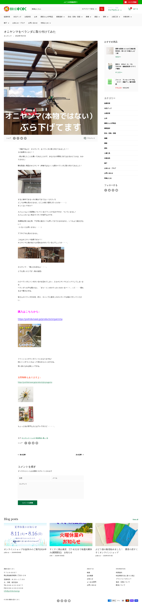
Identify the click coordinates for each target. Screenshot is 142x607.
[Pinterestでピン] (18, 138)
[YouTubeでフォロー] (116, 190)
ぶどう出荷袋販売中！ (71, 2)
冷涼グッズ (17, 17)
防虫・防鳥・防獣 (74, 17)
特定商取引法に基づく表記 (125, 576)
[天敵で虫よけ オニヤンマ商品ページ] (29, 324)
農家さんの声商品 (47, 17)
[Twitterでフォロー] (109, 190)
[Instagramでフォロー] (113, 190)
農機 (87, 17)
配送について (120, 585)
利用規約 (119, 572)
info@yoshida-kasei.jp (12, 591)
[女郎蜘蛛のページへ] (25, 386)
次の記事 (79, 455)
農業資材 (59, 17)
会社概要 (90, 576)
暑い (44, 438)
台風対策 (28, 17)
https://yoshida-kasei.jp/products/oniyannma (40, 318)
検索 (88, 572)
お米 (35, 17)
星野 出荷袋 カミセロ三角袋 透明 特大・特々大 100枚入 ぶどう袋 (125, 51)
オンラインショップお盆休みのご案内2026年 (25, 549)
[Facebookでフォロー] (105, 190)
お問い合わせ (32, 23)
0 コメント (91, 138)
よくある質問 (91, 582)
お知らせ (90, 579)
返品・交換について (123, 582)
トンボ (32, 438)
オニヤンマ (8, 36)
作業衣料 (126, 17)
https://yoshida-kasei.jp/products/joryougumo (35, 382)
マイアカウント (114, 10)
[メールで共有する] (25, 138)
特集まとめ (45, 23)
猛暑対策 (7, 17)
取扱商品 (39, 438)
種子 (5, 23)
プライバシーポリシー (123, 579)
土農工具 (115, 17)
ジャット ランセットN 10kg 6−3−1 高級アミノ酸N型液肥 (125, 82)
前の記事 (23, 455)
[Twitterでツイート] (21, 138)
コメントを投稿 (27, 503)
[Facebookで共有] (14, 138)
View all (136, 519)
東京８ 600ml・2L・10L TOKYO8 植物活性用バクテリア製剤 (125, 66)
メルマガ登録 (132, 2)
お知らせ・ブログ (18, 23)
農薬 (96, 17)
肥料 (104, 17)
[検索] (101, 9)
